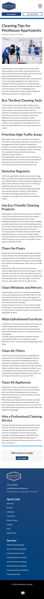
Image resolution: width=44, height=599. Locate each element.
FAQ (8, 529)
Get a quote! (11, 14)
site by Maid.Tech (22, 588)
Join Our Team (12, 520)
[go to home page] (17, 6)
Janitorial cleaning (13, 574)
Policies (9, 524)
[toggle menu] (40, 6)
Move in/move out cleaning (17, 562)
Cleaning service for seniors (17, 557)
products (28, 214)
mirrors (20, 305)
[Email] (22, 593)
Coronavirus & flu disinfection (18, 570)
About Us (10, 503)
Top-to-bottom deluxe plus (16, 549)
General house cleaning (15, 545)
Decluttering (6, 189)
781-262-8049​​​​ (32, 14)
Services (10, 508)
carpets (4, 128)
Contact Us (11, 516)
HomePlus (5, 435)
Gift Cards (10, 512)
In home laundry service (15, 553)
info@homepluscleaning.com (17, 488)
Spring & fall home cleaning (16, 566)
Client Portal (11, 533)
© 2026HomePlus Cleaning (22, 584)
